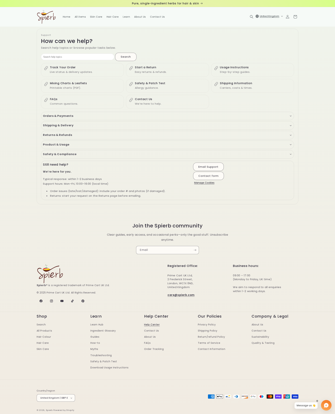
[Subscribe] (195, 250)
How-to (95, 343)
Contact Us (151, 330)
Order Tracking (154, 349)
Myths (94, 349)
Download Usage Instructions (109, 367)
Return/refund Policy (211, 337)
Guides (94, 337)
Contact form (208, 176)
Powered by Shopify (64, 410)
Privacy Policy (207, 324)
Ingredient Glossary (103, 330)
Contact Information (211, 349)
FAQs (147, 343)
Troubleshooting (101, 355)
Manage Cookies (204, 182)
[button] (251, 17)
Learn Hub (96, 324)
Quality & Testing (263, 343)
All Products (44, 330)
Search (126, 57)
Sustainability (260, 337)
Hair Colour (44, 337)
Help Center (152, 324)
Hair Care (43, 343)
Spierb (49, 410)
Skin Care (43, 349)
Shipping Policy (207, 330)
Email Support (208, 167)
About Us (150, 337)
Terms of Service (209, 343)
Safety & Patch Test (103, 361)
